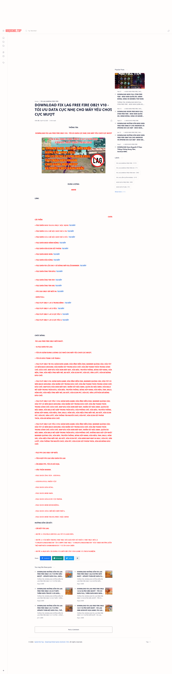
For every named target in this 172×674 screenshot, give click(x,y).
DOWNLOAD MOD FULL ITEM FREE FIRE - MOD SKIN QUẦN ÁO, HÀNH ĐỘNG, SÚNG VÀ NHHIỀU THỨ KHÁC (130, 96)
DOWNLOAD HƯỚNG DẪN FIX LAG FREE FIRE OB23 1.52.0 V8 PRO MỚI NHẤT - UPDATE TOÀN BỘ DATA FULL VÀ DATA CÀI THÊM (90, 574)
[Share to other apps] (77, 558)
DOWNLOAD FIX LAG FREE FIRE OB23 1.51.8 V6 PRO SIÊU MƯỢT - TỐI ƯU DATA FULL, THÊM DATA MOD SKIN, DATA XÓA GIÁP (90, 591)
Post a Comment (73, 630)
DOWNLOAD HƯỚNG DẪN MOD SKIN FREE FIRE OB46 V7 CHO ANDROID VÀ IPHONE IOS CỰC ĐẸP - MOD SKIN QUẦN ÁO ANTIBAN (131, 125)
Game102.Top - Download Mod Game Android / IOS (52, 642)
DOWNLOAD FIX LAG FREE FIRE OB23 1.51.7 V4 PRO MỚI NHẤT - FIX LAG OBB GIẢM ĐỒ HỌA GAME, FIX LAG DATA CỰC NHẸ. (90, 608)
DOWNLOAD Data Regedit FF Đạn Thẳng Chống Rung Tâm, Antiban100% (129, 149)
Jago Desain (96, 642)
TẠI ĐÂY (72, 225)
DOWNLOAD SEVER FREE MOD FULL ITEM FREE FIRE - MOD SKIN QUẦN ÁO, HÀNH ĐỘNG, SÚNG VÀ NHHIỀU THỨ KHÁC (130, 113)
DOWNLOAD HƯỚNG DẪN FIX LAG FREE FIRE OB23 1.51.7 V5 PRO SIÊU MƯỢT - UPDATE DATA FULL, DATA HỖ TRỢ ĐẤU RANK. (49, 574)
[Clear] (56, 31)
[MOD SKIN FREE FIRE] (131, 91)
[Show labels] (120, 192)
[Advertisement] (59, 14)
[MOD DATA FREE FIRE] (132, 120)
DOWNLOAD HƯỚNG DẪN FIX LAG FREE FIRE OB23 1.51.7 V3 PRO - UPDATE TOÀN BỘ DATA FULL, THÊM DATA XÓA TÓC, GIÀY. (50, 608)
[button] (168, 30)
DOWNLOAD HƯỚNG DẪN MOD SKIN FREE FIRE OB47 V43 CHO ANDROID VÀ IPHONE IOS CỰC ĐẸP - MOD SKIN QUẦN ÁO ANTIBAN (131, 137)
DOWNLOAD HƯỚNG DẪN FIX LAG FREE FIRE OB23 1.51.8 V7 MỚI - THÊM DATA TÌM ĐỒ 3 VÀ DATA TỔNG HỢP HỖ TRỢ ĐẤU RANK (49, 591)
